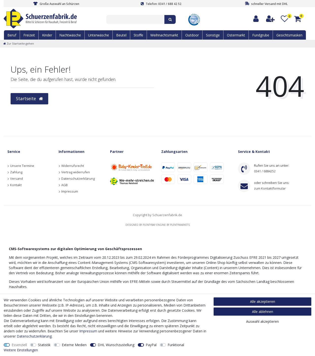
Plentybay (149, 225)
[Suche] (170, 19)
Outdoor (192, 35)
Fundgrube (260, 35)
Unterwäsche (98, 35)
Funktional (176, 344)
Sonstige (213, 35)
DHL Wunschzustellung (116, 344)
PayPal (151, 344)
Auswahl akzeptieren (262, 321)
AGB (64, 185)
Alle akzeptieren (262, 301)
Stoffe (138, 35)
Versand (16, 178)
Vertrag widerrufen (75, 172)
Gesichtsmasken (289, 35)
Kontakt (16, 185)
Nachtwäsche (70, 35)
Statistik (44, 344)
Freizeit (29, 35)
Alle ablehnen (262, 311)
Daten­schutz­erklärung (34, 336)
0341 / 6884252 (265, 171)
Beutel (121, 35)
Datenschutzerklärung (78, 178)
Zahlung (16, 172)
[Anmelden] (256, 18)
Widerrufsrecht (72, 165)
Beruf (11, 35)
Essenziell (19, 344)
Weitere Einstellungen (21, 350)
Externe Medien (74, 344)
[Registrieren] (270, 18)
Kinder (47, 35)
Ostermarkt (236, 35)
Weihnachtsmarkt (164, 35)
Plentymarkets (180, 225)
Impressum (69, 191)
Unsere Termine (22, 165)
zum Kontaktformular (270, 188)
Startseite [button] (26, 98)
